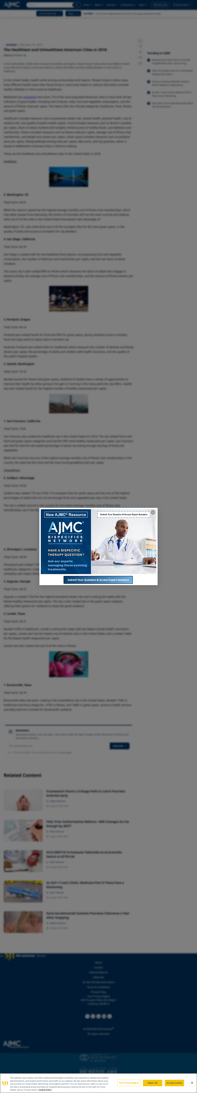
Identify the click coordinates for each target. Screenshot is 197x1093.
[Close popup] (153, 512)
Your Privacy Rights (129, 1082)
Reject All (152, 1082)
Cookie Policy (45, 1089)
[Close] (192, 1082)
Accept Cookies (174, 1082)
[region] (98, 1083)
